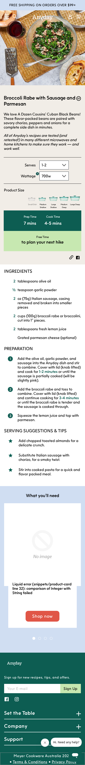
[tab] (33, 638)
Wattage (28, 176)
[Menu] (4, 16)
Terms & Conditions (30, 762)
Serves (30, 165)
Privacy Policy (64, 762)
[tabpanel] (42, 569)
